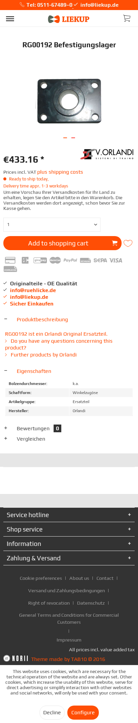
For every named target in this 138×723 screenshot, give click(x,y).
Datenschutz (91, 603)
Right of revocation (49, 603)
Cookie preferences (41, 578)
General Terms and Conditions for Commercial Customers (69, 618)
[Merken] (129, 243)
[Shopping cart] (127, 18)
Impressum (69, 640)
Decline (52, 712)
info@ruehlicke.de (33, 290)
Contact (105, 578)
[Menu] (10, 18)
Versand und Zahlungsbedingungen (66, 590)
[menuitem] (10, 18)
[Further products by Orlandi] (107, 153)
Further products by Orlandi (43, 354)
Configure (83, 712)
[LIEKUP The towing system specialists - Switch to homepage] (69, 19)
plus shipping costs (60, 172)
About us (79, 578)
